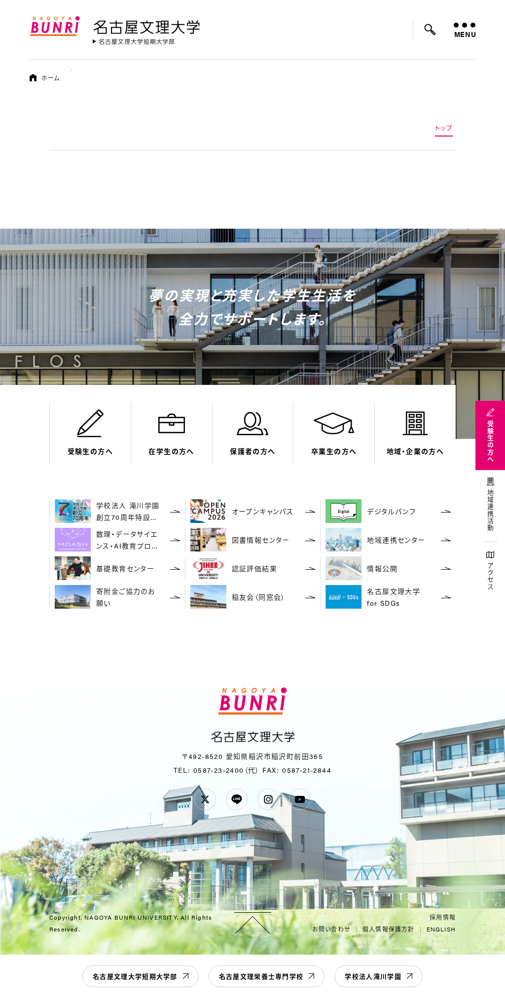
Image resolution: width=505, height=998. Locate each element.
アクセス (490, 576)
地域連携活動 (490, 510)
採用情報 (443, 917)
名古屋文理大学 (146, 25)
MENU (464, 34)
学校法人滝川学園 (373, 976)
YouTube (300, 799)
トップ (444, 127)
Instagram (268, 799)
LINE (237, 799)
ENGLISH (441, 929)
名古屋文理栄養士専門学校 (261, 976)
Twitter (205, 799)
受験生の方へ (490, 441)
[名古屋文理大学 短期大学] (134, 41)
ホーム (50, 77)
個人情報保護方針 (388, 929)
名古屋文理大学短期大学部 (135, 976)
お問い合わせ (331, 929)
